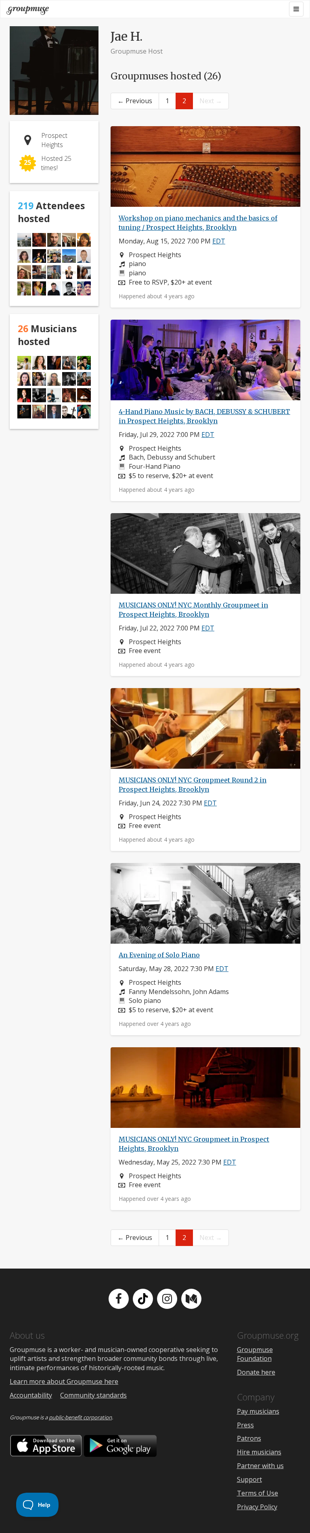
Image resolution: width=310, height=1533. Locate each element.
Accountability (31, 1395)
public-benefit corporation (80, 1417)
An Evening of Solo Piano (159, 955)
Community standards (93, 1395)
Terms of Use (257, 1493)
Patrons (249, 1438)
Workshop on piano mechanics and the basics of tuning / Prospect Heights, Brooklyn (198, 222)
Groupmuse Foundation (255, 1354)
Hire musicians (259, 1452)
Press (245, 1425)
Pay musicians (258, 1411)
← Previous (134, 100)
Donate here (256, 1372)
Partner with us (260, 1465)
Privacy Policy (257, 1506)
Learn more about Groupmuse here (64, 1381)
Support (249, 1479)
